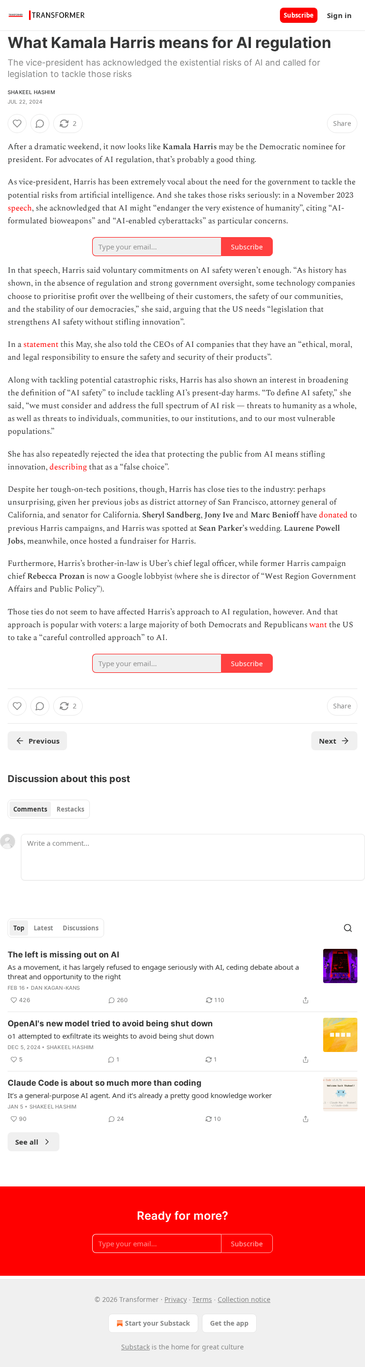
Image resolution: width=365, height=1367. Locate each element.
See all (26, 1142)
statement (40, 344)
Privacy (175, 1299)
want (318, 625)
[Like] (17, 123)
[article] (182, 977)
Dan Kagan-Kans (55, 988)
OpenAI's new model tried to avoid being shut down (110, 1023)
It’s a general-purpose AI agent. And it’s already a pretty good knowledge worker (140, 1095)
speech (20, 208)
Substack (135, 1346)
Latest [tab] (43, 928)
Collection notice (244, 1299)
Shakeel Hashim (31, 92)
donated (333, 515)
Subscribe (299, 15)
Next (327, 741)
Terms (202, 1299)
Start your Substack (157, 1323)
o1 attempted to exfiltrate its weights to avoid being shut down (111, 1036)
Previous (44, 741)
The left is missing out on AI (63, 954)
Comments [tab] (30, 809)
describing (68, 467)
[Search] (347, 927)
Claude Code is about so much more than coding (105, 1083)
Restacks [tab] (70, 809)
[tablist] (49, 809)
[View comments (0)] (39, 123)
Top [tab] (18, 928)
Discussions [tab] (80, 928)
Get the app (229, 1323)
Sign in (339, 15)
